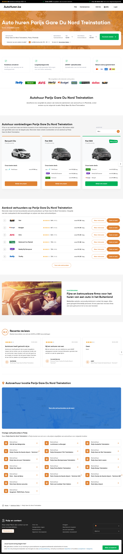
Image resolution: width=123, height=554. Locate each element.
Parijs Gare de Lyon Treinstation (20, 459)
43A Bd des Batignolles (17, 443)
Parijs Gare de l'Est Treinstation (101, 451)
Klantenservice (84, 7)
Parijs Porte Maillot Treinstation (60, 467)
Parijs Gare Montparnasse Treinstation (62, 459)
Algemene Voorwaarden (39, 532)
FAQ (75, 7)
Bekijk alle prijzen (21, 184)
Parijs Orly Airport (15, 467)
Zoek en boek (113, 220)
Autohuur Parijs (15, 505)
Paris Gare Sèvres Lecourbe (18, 483)
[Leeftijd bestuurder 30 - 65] (30, 42)
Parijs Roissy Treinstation (99, 467)
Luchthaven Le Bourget (58, 443)
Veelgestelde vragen (38, 527)
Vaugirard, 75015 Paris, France (19, 491)
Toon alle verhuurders (61, 265)
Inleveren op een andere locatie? (16, 42)
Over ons (35, 525)
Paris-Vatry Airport (97, 483)
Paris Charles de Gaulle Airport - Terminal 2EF (106, 475)
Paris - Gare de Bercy (16, 475)
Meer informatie (99, 220)
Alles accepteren (110, 548)
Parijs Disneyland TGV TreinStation (61, 451)
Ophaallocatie (9, 36)
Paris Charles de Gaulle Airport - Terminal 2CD (65, 475)
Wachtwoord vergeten (69, 527)
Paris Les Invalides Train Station (60, 483)
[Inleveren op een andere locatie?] (5, 42)
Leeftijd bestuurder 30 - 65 (39, 42)
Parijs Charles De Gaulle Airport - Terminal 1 (24, 451)
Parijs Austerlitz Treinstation (100, 443)
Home (6, 505)
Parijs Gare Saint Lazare (98, 459)
